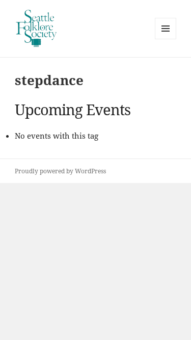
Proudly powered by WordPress (60, 171)
